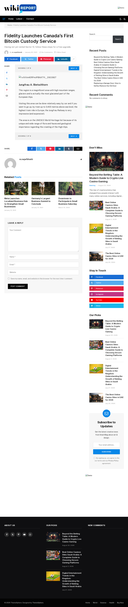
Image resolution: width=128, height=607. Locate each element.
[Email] (6, 95)
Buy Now (120, 603)
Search (92, 34)
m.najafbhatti (17, 52)
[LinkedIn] (6, 84)
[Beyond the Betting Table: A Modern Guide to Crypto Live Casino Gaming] (106, 161)
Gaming (92, 185)
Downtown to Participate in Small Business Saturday (67, 201)
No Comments (47, 52)
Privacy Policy (113, 461)
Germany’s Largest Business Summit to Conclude (41, 201)
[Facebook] (6, 72)
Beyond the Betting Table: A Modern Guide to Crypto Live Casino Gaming (106, 178)
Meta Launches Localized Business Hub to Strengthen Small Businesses (16, 202)
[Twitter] (6, 78)
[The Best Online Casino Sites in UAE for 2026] (96, 256)
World (95, 603)
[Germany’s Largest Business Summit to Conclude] (43, 188)
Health (111, 603)
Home (11, 19)
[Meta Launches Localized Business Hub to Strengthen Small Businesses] (16, 188)
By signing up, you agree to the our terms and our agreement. (107, 460)
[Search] (124, 19)
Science (103, 603)
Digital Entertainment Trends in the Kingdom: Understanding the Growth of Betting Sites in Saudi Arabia (108, 72)
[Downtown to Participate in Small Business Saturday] (70, 188)
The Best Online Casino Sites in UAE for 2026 (114, 256)
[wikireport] (20, 8)
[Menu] (3, 19)
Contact (30, 19)
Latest (19, 19)
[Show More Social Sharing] (73, 59)
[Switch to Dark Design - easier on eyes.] (120, 19)
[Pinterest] (6, 89)
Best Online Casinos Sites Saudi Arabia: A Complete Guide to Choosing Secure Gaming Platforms (108, 65)
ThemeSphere (37, 603)
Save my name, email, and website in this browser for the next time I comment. (42, 279)
